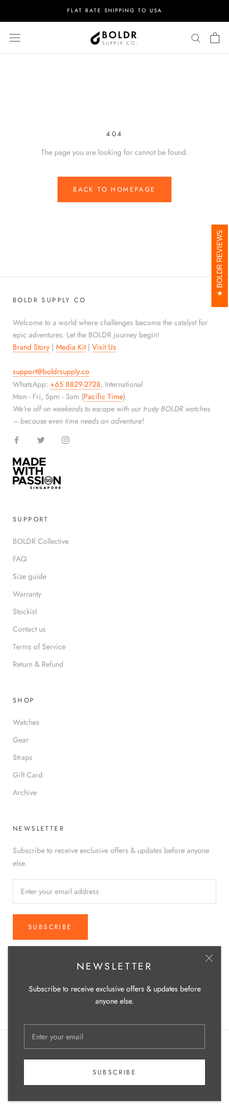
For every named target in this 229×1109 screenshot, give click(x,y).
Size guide (29, 576)
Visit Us (104, 347)
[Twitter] (41, 439)
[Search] (196, 37)
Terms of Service (39, 646)
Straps (22, 757)
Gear (21, 739)
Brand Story (31, 347)
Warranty (27, 594)
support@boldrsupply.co (51, 371)
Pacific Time (103, 396)
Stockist (25, 611)
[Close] (209, 958)
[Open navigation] (15, 38)
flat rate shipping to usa (114, 10)
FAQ (20, 558)
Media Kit (71, 347)
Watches (26, 722)
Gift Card (28, 774)
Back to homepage (114, 189)
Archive (25, 792)
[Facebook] (16, 439)
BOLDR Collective (41, 541)
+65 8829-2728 (75, 384)
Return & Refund (38, 664)
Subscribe (115, 1072)
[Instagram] (65, 439)
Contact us (29, 629)
